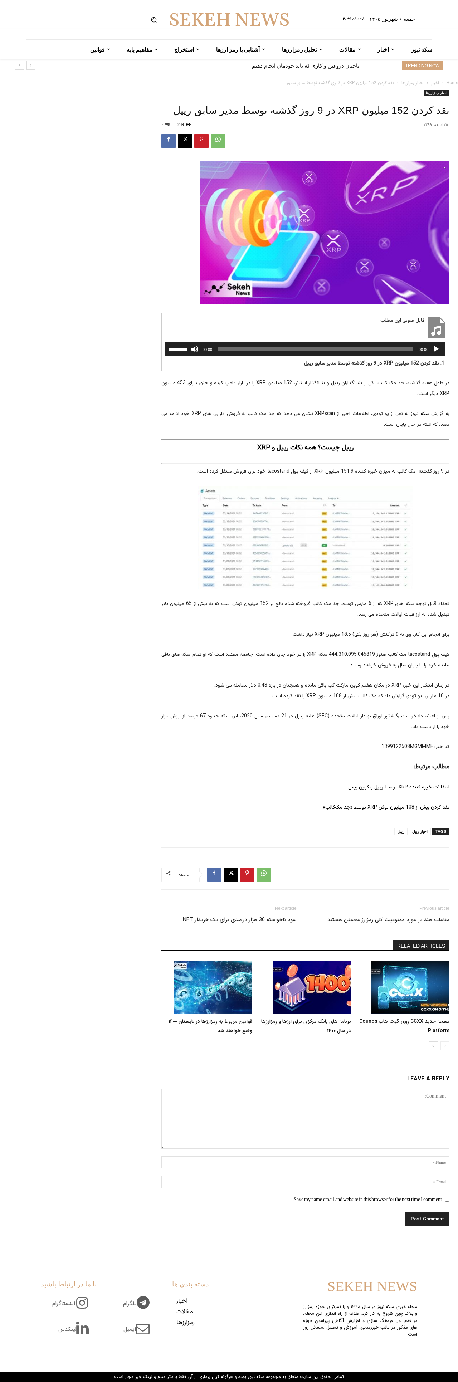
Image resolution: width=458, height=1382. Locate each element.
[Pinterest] (201, 141)
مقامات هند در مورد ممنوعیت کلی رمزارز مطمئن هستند (388, 919)
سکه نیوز (420, 414)
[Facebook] (168, 141)
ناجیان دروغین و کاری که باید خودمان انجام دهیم (305, 66)
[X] (185, 141)
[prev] (30, 65)
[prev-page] (444, 1045)
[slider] (179, 348)
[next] (19, 65)
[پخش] (436, 349)
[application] (305, 349)
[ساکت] (194, 349)
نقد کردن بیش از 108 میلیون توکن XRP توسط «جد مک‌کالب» (386, 807)
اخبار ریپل (420, 831)
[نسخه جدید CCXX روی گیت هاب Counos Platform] (404, 987)
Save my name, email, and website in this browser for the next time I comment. (367, 1199)
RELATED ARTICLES (421, 946)
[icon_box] (139, 1307)
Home (452, 82)
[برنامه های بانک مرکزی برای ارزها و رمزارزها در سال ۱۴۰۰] (305, 987)
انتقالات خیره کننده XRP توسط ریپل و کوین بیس (398, 787)
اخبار (435, 82)
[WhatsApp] (218, 141)
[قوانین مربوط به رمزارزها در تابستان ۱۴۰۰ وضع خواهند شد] (206, 987)
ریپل (401, 831)
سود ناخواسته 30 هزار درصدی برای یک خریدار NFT (240, 919)
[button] (154, 19)
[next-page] (433, 1045)
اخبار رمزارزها (412, 82)
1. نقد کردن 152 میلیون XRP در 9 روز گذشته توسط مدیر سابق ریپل (374, 363)
